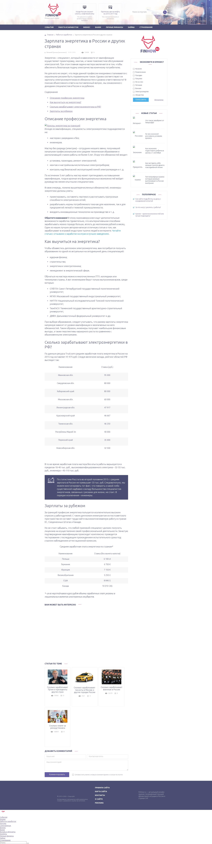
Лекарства (139, 95)
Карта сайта (101, 791)
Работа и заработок (68, 27)
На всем (138, 69)
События (49, 27)
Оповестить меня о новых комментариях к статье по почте (99, 775)
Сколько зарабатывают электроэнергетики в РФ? (75, 106)
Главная (50, 35)
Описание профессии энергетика (67, 98)
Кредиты (3, 834)
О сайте (99, 799)
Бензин (138, 88)
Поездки (138, 75)
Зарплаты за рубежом (61, 111)
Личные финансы (114, 27)
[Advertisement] (86, 633)
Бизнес (86, 27)
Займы (131, 27)
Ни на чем (139, 82)
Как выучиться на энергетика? (65, 102)
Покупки (138, 79)
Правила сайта (102, 788)
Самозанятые (5, 826)
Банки (98, 27)
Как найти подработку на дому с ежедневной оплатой (148, 200)
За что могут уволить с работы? (148, 207)
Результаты (158, 100)
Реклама (99, 803)
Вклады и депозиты (7, 832)
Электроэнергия (141, 92)
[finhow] (39, 4)
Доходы (3, 823)
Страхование (146, 27)
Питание (138, 85)
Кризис (3, 819)
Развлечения (140, 72)
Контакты (100, 795)
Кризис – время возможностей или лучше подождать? (149, 215)
